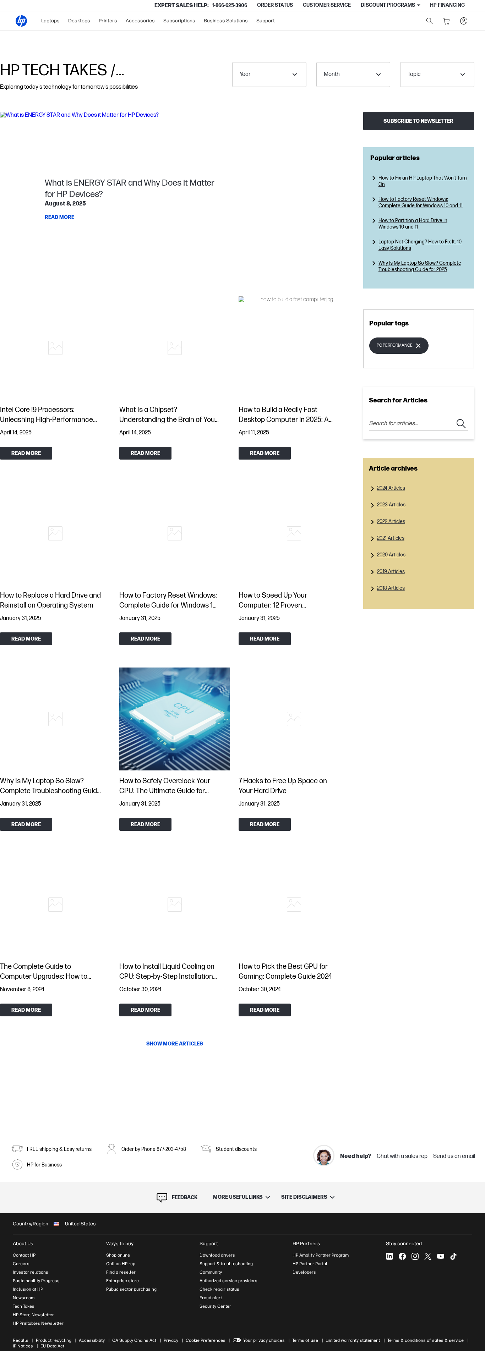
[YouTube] (440, 1256)
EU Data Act (52, 1346)
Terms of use (305, 1340)
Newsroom (23, 1297)
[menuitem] (50, 20)
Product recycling (53, 1340)
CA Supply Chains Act (134, 1340)
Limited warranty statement (353, 1340)
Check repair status (219, 1289)
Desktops (79, 21)
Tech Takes (23, 1306)
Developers (304, 1272)
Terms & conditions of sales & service (425, 1340)
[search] (429, 20)
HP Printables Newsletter (38, 1323)
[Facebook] (402, 1256)
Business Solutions (226, 21)
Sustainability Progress (36, 1280)
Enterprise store (122, 1280)
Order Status (275, 5)
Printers (108, 21)
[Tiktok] (453, 1256)
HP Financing (447, 5)
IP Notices (23, 1346)
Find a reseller (121, 1272)
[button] (174, 200)
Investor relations (30, 1272)
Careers (21, 1263)
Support (265, 21)
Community (211, 1272)
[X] (427, 1256)
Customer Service (327, 5)
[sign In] (463, 20)
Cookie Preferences (205, 1340)
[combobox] (269, 74)
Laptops (50, 21)
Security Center (215, 1306)
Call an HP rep (120, 1263)
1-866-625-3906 (229, 5)
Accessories (140, 21)
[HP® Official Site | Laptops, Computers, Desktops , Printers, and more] (21, 20)
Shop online (118, 1255)
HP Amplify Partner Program (321, 1255)
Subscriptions (179, 21)
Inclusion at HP (28, 1289)
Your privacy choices (264, 1340)
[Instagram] (415, 1256)
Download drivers (217, 1255)
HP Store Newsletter (33, 1314)
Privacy (171, 1340)
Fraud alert (211, 1297)
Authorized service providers (228, 1280)
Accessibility (92, 1340)
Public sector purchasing (131, 1289)
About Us (23, 1244)
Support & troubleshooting (226, 1263)
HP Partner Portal (310, 1263)
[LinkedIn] (389, 1256)
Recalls (20, 1340)
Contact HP (24, 1255)
